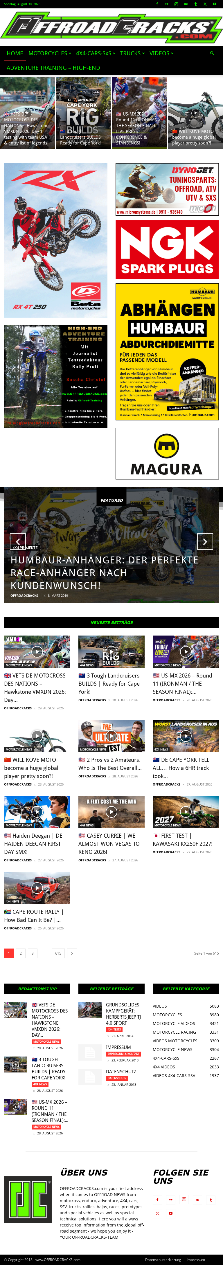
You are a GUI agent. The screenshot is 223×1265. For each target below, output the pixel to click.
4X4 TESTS (114, 1029)
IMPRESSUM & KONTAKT (123, 1053)
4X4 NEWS (86, 665)
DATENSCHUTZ (121, 1071)
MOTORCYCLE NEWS (19, 665)
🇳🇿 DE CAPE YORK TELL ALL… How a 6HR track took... (181, 768)
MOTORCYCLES (47, 53)
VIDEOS (159, 53)
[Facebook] (157, 4)
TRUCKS (130, 53)
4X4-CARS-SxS (93, 53)
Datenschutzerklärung (163, 1259)
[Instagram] (176, 4)
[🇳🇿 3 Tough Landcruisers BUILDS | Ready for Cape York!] (83, 113)
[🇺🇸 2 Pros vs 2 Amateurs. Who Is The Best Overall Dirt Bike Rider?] (111, 736)
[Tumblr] (195, 4)
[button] (212, 53)
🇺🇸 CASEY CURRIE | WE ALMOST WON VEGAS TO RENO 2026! (109, 843)
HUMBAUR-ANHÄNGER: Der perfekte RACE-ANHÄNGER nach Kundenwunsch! (104, 572)
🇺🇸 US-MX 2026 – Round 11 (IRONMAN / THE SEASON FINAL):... (182, 683)
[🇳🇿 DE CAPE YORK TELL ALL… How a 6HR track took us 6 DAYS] (186, 736)
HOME (15, 53)
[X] (205, 4)
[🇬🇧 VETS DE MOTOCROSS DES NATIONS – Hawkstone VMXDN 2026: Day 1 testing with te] (27, 113)
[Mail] (185, 4)
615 (58, 953)
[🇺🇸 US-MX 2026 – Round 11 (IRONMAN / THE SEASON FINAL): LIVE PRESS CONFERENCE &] (139, 113)
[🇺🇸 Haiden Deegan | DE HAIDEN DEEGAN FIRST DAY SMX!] (37, 812)
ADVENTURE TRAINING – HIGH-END (53, 67)
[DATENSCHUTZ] (90, 1077)
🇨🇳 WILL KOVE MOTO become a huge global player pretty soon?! (31, 768)
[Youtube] (214, 4)
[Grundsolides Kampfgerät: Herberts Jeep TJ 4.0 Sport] (90, 1010)
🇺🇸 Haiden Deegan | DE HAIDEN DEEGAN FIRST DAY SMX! (33, 843)
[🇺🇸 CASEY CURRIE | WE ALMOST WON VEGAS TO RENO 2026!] (111, 812)
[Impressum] (90, 1052)
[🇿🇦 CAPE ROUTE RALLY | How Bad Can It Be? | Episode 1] (37, 888)
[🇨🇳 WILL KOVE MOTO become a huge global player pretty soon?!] (195, 113)
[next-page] (72, 953)
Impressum (118, 1047)
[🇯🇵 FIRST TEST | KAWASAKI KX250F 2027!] (186, 812)
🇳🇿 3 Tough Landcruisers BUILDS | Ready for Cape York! (109, 683)
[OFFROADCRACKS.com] (111, 27)
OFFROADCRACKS (24, 595)
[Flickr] (166, 4)
